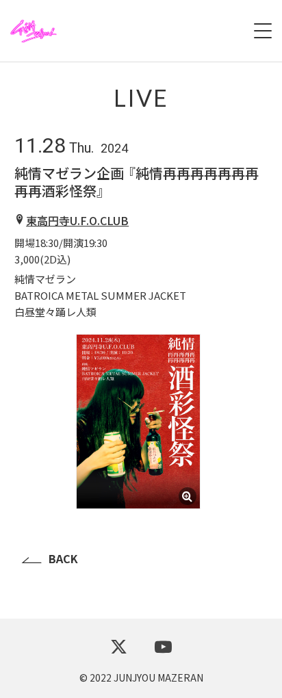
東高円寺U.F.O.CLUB (77, 220)
